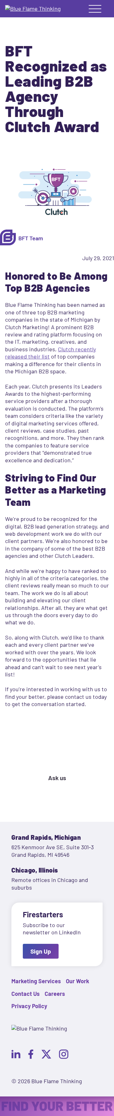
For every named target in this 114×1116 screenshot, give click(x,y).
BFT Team (30, 238)
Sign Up (40, 951)
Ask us (57, 777)
